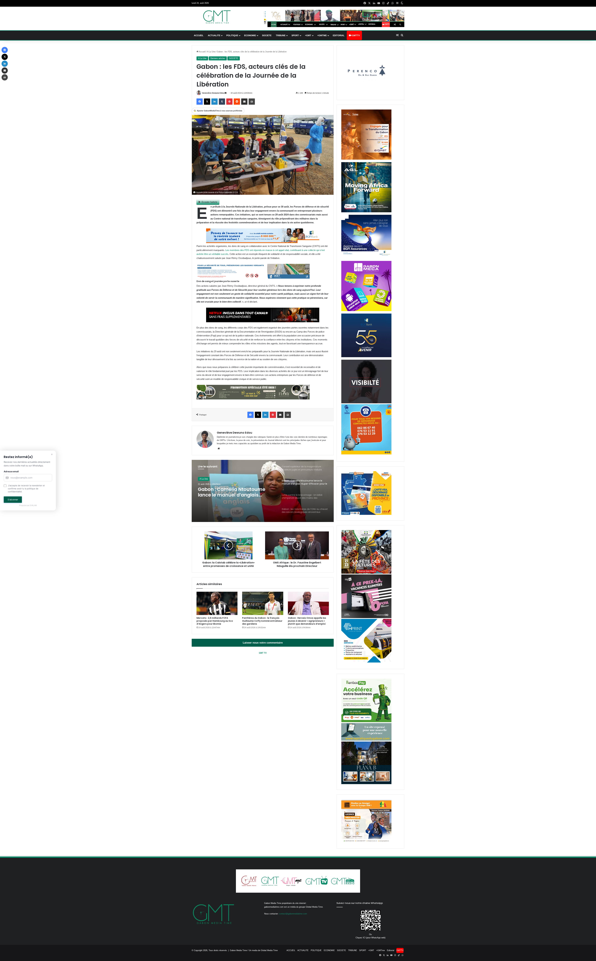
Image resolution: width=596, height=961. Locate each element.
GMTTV (355, 35)
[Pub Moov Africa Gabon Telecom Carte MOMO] (366, 514)
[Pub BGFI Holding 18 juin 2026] (366, 356)
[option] (263, 491)
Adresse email (11, 471)
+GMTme (322, 35)
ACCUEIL (198, 35)
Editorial (339, 35)
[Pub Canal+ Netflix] (262, 321)
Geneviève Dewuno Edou (213, 93)
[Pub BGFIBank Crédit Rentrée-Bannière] (262, 242)
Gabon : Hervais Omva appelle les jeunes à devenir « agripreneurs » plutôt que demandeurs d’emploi (307, 620)
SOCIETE (266, 35)
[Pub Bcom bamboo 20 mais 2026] (366, 721)
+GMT (308, 35)
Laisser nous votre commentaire (263, 642)
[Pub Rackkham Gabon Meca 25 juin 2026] (366, 310)
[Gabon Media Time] (216, 17)
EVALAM (33, 505)
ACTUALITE (214, 35)
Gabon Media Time (238, 950)
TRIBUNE (280, 35)
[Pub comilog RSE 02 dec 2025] (366, 159)
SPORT (295, 35)
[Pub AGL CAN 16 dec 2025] (366, 211)
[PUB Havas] (366, 258)
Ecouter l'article (209, 202)
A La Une (211, 51)
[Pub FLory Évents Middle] (253, 398)
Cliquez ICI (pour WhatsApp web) (370, 937)
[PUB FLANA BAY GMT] (366, 783)
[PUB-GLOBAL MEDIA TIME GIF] (366, 402)
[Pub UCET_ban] (253, 277)
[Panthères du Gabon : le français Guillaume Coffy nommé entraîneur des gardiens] (262, 603)
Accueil (201, 51)
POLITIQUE (232, 35)
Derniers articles (217, 58)
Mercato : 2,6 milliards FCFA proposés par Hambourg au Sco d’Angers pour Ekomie (214, 620)
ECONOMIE (250, 35)
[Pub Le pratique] (366, 740)
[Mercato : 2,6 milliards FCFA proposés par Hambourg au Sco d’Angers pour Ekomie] (216, 603)
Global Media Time (269, 950)
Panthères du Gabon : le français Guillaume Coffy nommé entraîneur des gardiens (262, 620)
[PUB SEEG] (366, 454)
